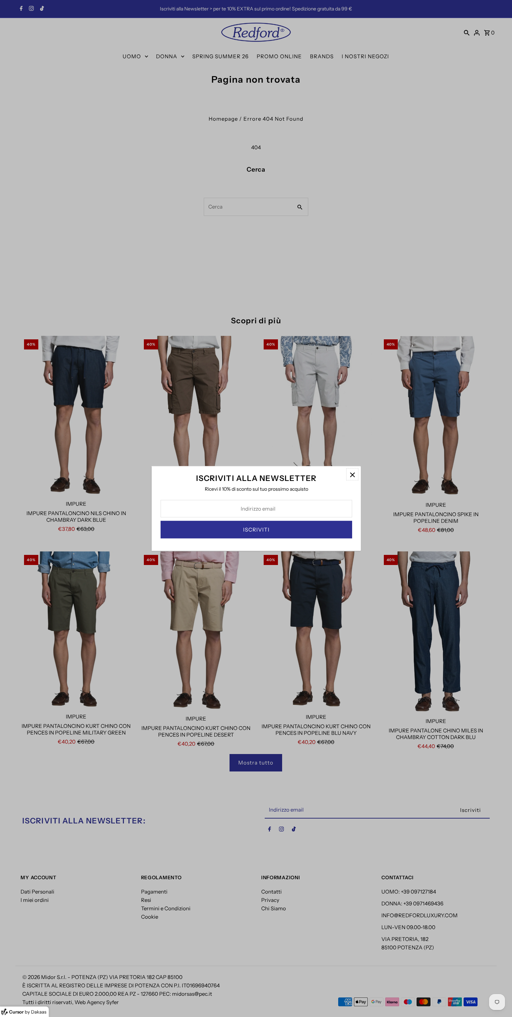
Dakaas (38, 1012)
